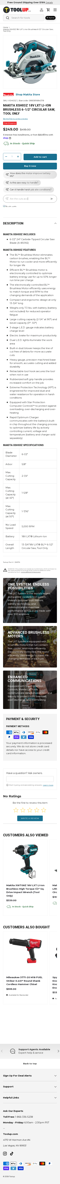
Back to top (30, 1063)
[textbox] (30, 779)
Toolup (12, 1176)
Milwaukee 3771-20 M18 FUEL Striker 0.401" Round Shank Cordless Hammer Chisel (24, 981)
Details (49, 2)
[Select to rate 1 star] (16, 810)
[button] (48, 9)
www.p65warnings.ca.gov (31, 572)
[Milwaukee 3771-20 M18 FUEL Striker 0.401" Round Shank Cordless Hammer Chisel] (25, 954)
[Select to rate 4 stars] (37, 810)
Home (5, 27)
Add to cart (40, 157)
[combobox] (23, 17)
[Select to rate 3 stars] (30, 810)
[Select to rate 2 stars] (23, 810)
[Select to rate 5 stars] (43, 810)
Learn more (48, 785)
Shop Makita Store (28, 94)
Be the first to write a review (15, 119)
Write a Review (30, 818)
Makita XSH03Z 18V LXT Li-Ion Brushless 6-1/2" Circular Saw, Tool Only (28, 30)
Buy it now (30, 166)
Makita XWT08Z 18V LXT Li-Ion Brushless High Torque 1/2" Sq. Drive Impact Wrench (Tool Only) (25, 890)
